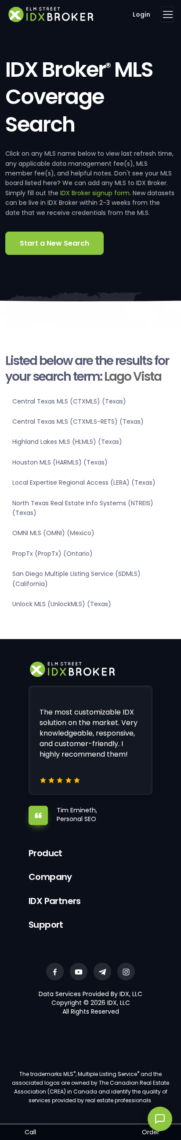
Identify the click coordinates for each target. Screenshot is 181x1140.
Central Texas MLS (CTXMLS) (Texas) (69, 401)
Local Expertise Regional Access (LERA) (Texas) (84, 482)
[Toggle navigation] (167, 14)
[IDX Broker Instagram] (126, 971)
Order (150, 1132)
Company (50, 877)
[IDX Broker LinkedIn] (102, 971)
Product (45, 853)
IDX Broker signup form (95, 193)
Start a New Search (54, 243)
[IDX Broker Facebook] (55, 971)
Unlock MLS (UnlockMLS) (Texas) (61, 604)
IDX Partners (55, 901)
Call (30, 1132)
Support (46, 924)
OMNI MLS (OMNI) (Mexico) (53, 533)
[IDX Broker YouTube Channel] (78, 971)
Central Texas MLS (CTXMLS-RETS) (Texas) (78, 421)
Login (141, 14)
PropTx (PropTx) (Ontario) (52, 553)
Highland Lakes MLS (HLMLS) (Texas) (67, 441)
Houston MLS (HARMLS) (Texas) (60, 462)
